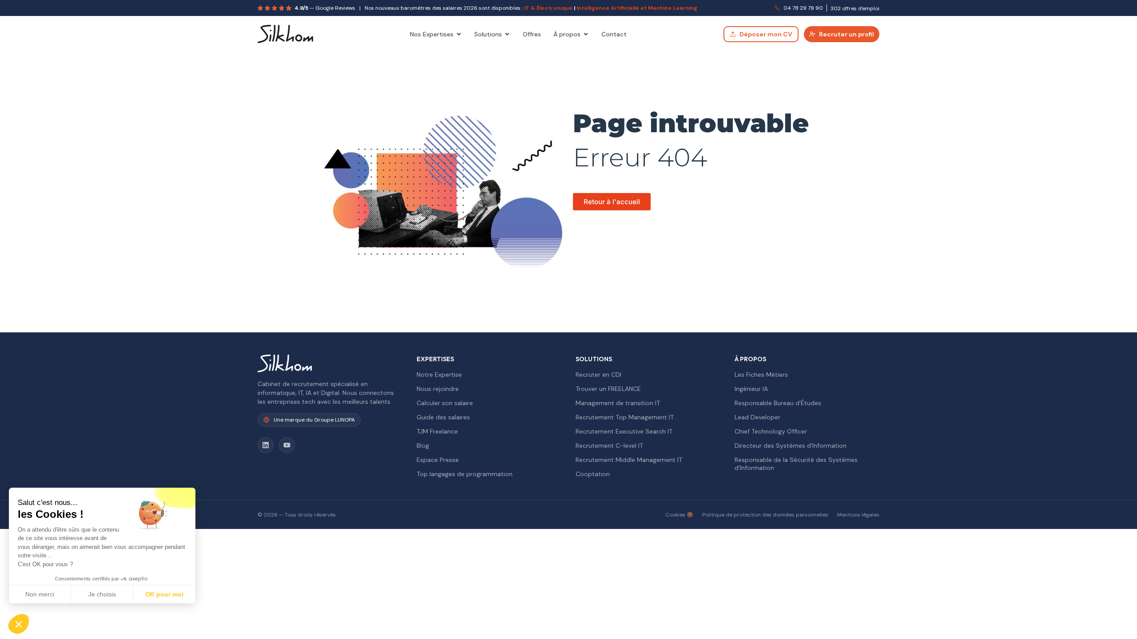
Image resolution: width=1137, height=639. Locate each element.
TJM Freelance (437, 431)
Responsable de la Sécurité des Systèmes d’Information (796, 464)
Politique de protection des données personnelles (765, 514)
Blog (423, 446)
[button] (18, 624)
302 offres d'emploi (855, 8)
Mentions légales (858, 514)
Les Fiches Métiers (761, 375)
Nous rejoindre (438, 389)
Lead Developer (757, 417)
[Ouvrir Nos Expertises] (459, 34)
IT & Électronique (548, 8)
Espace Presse (438, 460)
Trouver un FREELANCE (608, 389)
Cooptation (593, 474)
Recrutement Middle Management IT (629, 460)
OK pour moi (164, 594)
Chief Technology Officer (771, 431)
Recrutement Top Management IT (625, 417)
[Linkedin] (266, 445)
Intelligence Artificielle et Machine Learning (636, 8)
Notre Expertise (439, 375)
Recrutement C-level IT (609, 446)
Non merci (39, 594)
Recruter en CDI (598, 375)
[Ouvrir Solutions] (507, 34)
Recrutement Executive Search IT (624, 431)
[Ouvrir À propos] (586, 34)
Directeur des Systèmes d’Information (791, 446)
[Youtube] (287, 445)
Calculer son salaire (445, 403)
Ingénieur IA (751, 389)
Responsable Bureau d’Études (778, 403)
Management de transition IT (618, 403)
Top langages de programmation (465, 474)
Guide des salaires (443, 417)
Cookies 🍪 (679, 514)
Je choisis (102, 594)
